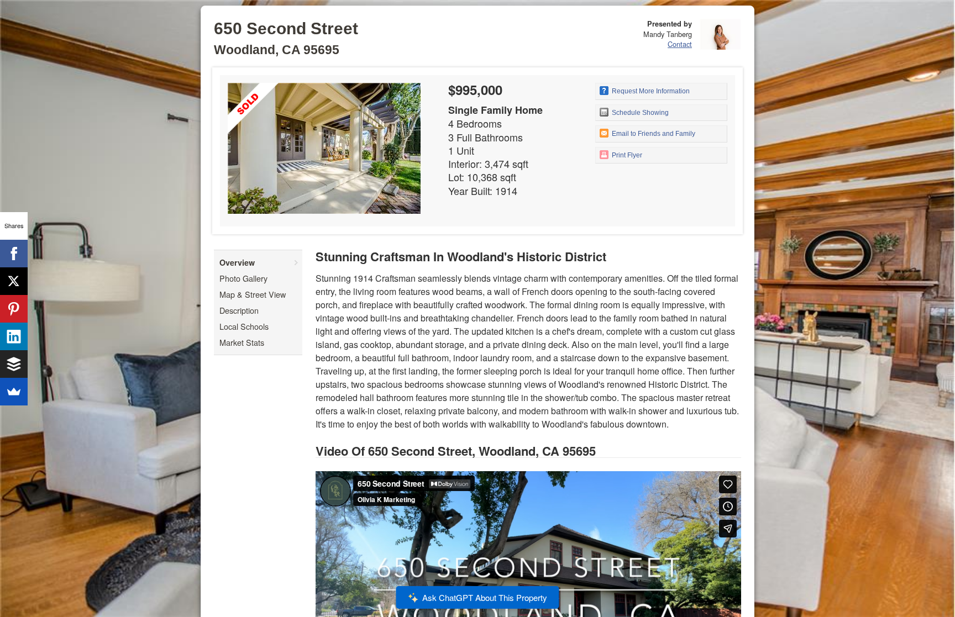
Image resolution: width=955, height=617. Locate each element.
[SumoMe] (14, 391)
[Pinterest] (14, 309)
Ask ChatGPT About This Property (484, 597)
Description (239, 310)
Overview (237, 262)
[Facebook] (14, 253)
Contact (680, 44)
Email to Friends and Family (652, 134)
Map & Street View (252, 294)
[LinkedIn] (14, 336)
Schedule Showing (639, 113)
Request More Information (650, 91)
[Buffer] (14, 364)
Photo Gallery (243, 278)
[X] (14, 281)
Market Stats (241, 342)
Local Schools (244, 326)
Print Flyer (626, 155)
